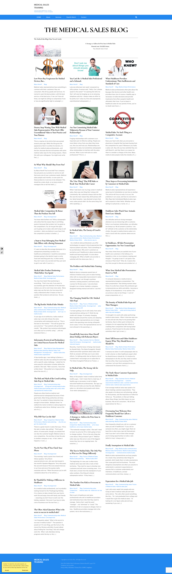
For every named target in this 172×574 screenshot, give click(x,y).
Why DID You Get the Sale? (45, 416)
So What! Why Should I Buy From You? (49, 164)
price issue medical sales (84, 427)
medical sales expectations (122, 384)
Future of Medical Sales (90, 304)
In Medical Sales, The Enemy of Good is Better (85, 231)
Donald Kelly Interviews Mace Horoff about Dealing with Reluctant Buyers (84, 335)
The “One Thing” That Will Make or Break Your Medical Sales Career (84, 182)
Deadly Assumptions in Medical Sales (120, 445)
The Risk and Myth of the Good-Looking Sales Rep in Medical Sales (50, 379)
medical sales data (59, 352)
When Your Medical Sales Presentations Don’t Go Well (121, 271)
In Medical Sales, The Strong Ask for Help (84, 369)
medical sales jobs (121, 486)
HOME (39, 17)
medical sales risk (84, 490)
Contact (83, 17)
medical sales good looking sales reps (45, 388)
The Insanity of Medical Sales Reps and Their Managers (121, 303)
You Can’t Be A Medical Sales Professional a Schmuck (86, 79)
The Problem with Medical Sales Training (86, 266)
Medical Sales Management (127, 308)
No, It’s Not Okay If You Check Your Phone (48, 449)
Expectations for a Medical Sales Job (119, 481)
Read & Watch (71, 17)
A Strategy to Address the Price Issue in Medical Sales (85, 418)
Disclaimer (71, 567)
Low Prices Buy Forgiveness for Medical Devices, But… (49, 79)
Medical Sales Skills (76, 240)
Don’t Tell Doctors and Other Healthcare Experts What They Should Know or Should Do (121, 341)
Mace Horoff (38, 84)
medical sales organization (42, 354)
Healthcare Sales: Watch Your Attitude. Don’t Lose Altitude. (120, 212)
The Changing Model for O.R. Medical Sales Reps (85, 299)
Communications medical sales (126, 452)
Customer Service (88, 340)
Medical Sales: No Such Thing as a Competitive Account (119, 133)
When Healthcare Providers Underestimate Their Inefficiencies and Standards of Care (120, 81)
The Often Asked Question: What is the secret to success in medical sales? (49, 510)
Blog (45, 84)
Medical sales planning (41, 350)
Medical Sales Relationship (78, 306)
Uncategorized (51, 216)
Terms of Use (78, 567)
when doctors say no (90, 240)
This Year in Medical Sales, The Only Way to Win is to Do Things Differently (86, 452)
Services (58, 17)
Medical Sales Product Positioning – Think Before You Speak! (47, 271)
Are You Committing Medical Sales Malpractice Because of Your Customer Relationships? (85, 130)
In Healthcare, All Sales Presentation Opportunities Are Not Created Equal (120, 244)
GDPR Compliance (87, 567)
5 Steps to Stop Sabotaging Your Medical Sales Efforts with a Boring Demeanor (49, 241)
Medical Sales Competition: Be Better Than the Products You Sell (48, 212)
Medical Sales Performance (127, 87)
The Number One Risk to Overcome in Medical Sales (85, 483)
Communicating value (89, 236)
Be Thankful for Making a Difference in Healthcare (49, 481)
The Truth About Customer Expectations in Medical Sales (121, 374)
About (48, 17)
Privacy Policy (64, 567)
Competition (73, 425)
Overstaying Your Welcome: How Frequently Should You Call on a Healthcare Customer (118, 413)
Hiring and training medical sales (55, 386)
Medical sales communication (128, 448)
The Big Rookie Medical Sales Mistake (48, 304)
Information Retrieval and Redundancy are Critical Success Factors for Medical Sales (49, 342)
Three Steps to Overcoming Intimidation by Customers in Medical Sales (121, 182)
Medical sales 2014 (91, 458)
